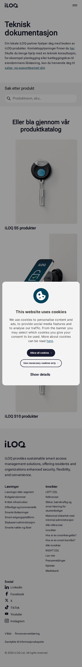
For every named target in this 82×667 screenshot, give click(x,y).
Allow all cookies (39, 352)
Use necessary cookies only (39, 363)
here (50, 341)
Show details (40, 374)
